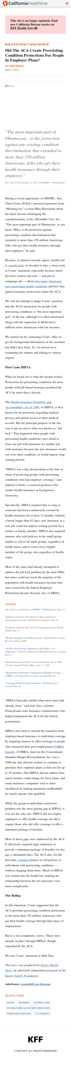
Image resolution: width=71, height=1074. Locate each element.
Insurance (24, 1003)
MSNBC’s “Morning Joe (44, 609)
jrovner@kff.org (30, 984)
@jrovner (45, 984)
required (23, 860)
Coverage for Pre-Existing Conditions (23, 683)
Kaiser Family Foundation (21, 975)
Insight (10, 1003)
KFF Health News (22, 28)
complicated (15, 265)
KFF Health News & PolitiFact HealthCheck (28, 1008)
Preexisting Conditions (19, 1014)
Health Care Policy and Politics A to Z (24, 637)
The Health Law (41, 1003)
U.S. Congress (42, 1014)
